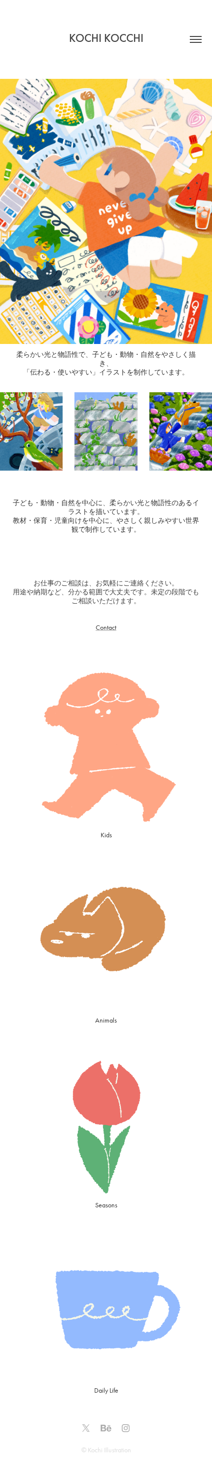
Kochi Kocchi (106, 38)
